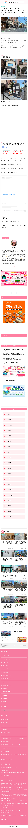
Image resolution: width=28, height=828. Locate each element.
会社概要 (5, 729)
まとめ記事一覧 (6, 659)
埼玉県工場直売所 (7, 685)
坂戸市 (9, 419)
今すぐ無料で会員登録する (9, 380)
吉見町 (9, 435)
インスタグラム (6, 150)
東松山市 (10, 414)
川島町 (9, 430)
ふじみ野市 (10, 495)
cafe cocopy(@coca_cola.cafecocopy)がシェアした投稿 (14, 210)
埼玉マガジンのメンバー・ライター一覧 (11, 744)
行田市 (9, 484)
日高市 (9, 505)
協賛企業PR (5, 672)
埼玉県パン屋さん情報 (8, 682)
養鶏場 (4, 701)
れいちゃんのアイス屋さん (12, 783)
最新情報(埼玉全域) (7, 691)
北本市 (9, 452)
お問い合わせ (6, 719)
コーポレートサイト (9, 780)
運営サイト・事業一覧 (8, 759)
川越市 (9, 462)
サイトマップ (6, 722)
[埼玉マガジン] (14, 2)
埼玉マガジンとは (7, 741)
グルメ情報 (5, 665)
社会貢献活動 (6, 751)
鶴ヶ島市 (10, 425)
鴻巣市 (9, 446)
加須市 (9, 478)
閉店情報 (3, 6)
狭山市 (9, 500)
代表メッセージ (6, 732)
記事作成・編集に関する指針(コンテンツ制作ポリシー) (14, 755)
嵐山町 (9, 441)
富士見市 (10, 489)
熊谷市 (9, 473)
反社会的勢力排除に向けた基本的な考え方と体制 (13, 738)
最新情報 (5, 688)
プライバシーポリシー (8, 725)
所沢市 (9, 511)
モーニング (5, 668)
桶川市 (9, 457)
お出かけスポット (7, 655)
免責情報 (5, 734)
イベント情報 (6, 662)
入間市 (9, 516)
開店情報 (5, 698)
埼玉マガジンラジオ (7, 675)
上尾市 (9, 468)
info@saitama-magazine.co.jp (12, 777)
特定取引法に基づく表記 (8, 748)
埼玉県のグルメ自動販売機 (9, 678)
